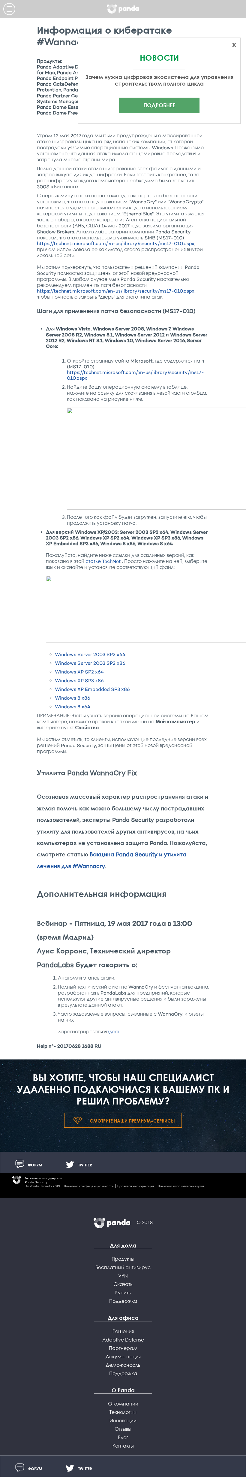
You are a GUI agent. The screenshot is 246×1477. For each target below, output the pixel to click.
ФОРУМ (35, 1164)
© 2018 (145, 1222)
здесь (114, 1032)
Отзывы (123, 1429)
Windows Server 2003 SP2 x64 (90, 654)
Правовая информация (135, 1186)
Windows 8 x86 (72, 698)
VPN (123, 1276)
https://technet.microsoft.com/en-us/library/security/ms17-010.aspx (115, 243)
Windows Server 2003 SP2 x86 (90, 663)
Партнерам (123, 1348)
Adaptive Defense (123, 1340)
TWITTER (85, 1164)
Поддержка (123, 1301)
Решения (123, 1331)
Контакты (123, 1446)
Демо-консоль (123, 1365)
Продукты (123, 1259)
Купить (123, 1293)
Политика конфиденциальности (88, 1186)
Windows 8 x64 (72, 707)
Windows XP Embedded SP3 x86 (92, 689)
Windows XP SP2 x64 (79, 672)
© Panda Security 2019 (43, 1186)
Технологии (123, 1412)
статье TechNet (104, 561)
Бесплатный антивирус (123, 1267)
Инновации (123, 1421)
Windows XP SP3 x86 (79, 680)
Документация (123, 1357)
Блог (123, 1437)
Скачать (123, 1284)
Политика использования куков (181, 1186)
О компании (123, 1404)
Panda (123, 9)
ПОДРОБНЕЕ (159, 105)
